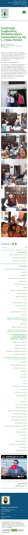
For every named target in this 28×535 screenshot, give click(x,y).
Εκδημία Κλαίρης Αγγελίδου (19, 327)
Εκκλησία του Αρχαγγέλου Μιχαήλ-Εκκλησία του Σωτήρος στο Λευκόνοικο (17, 330)
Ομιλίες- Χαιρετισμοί (21, 404)
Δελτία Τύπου (23, 1)
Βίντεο (25, 2)
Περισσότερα (5, 532)
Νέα (20, 46)
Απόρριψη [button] (20, 530)
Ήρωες (25, 380)
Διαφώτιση (24, 315)
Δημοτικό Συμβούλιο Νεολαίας (11, 46)
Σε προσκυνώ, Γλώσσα (21, 423)
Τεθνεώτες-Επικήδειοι (21, 441)
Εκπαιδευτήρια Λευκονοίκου (19, 342)
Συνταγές (24, 438)
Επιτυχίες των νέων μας (20, 368)
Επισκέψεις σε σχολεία (20, 348)
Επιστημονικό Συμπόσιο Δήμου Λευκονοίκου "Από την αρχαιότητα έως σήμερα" (16, 358)
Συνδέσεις (24, 4)
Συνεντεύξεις (23, 435)
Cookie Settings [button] (6, 530)
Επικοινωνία (17, 4)
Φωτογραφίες (5, 47)
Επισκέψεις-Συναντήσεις (20, 354)
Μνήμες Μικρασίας (22, 395)
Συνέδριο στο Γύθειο (21, 432)
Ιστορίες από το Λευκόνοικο (20, 386)
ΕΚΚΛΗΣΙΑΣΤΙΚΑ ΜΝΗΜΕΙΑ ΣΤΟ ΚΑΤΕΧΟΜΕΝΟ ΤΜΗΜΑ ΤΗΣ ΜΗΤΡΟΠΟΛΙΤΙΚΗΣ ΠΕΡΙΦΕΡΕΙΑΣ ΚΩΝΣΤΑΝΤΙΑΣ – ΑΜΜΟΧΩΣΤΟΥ (19, 337)
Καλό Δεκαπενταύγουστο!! (20, 257)
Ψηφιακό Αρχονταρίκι (21, 450)
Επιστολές (24, 362)
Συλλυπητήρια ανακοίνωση (20, 261)
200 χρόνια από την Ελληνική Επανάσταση (15, 269)
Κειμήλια (24, 389)
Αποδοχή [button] (14, 530)
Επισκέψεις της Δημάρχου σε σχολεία (17, 351)
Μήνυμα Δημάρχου (6, 516)
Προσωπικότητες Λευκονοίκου (19, 420)
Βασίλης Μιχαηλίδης (21, 296)
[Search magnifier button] (26, 247)
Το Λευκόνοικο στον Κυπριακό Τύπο (18, 444)
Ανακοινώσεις (23, 281)
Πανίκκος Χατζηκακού (21, 407)
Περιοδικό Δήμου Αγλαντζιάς (19, 417)
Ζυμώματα (24, 374)
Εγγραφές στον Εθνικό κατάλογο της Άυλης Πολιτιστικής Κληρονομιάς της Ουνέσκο (17, 319)
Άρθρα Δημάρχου (22, 293)
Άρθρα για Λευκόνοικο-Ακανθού (18, 290)
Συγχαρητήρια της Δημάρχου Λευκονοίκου (16, 426)
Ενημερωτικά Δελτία (21, 345)
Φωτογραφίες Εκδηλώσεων (15, 2)
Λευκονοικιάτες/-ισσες (21, 392)
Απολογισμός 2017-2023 (20, 284)
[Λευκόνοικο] (14, 14)
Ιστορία (25, 383)
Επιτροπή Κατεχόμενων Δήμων (19, 365)
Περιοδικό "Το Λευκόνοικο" (20, 413)
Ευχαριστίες (23, 371)
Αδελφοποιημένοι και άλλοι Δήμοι (18, 278)
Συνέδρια (24, 429)
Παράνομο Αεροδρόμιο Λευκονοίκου (17, 410)
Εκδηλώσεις (24, 324)
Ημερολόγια (23, 377)
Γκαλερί (16, 1)
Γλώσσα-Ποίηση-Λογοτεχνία (19, 302)
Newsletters (24, 272)
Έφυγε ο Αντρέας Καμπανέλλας (18, 254)
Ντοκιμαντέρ (23, 401)
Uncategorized (23, 275)
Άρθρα (25, 287)
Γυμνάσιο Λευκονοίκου (21, 305)
